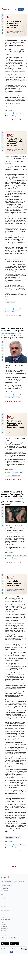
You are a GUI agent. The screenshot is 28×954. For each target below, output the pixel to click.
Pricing (2, 917)
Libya (17, 837)
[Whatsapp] (2, 938)
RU (16, 951)
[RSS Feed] (20, 938)
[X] (8, 938)
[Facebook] (5, 938)
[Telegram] (14, 938)
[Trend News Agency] (5, 877)
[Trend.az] (5, 9)
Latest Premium (4, 898)
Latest (2, 896)
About (2, 904)
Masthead (3, 906)
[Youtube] (11, 938)
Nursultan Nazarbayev (10, 302)
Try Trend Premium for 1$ (13, 120)
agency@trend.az (4, 890)
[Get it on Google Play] (14, 943)
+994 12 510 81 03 (4, 888)
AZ (14, 951)
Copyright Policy (4, 928)
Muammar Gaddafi (10, 837)
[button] (2, 15)
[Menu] (25, 9)
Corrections (3, 912)
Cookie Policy (4, 930)
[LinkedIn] (17, 938)
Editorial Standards (5, 910)
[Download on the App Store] (5, 943)
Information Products (5, 919)
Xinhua (6, 611)
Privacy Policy (4, 926)
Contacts (3, 908)
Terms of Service (4, 924)
